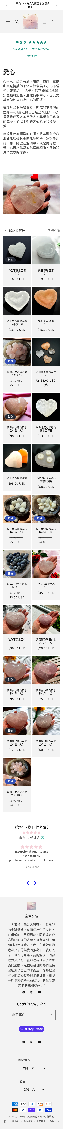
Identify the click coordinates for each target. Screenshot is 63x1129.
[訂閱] (51, 1015)
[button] (8, 21)
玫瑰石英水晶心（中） (46, 586)
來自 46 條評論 (29, 838)
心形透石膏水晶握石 (46, 373)
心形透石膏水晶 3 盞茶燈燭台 (46, 480)
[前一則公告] (6, 5)
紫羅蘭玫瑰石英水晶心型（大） (17, 429)
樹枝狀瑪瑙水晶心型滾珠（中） (46, 531)
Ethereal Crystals (26, 1116)
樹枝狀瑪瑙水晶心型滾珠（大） (17, 531)
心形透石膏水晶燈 (17, 478)
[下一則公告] (56, 5)
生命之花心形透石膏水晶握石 (46, 429)
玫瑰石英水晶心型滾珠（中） (17, 794)
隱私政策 (28, 1121)
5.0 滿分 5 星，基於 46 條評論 (31, 49)
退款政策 (14, 1121)
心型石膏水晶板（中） (17, 272)
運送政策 (54, 1121)
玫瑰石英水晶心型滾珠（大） (17, 373)
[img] (31, 832)
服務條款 (41, 1121)
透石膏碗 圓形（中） (46, 272)
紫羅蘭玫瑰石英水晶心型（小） (46, 641)
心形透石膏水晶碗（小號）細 (17, 323)
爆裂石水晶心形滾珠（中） (17, 586)
